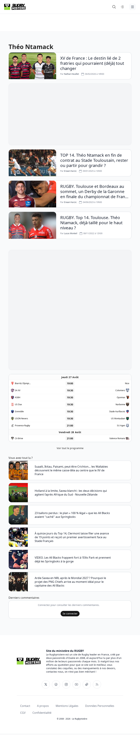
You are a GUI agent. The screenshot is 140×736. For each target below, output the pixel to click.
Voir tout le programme (70, 448)
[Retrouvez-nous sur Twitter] (46, 684)
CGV (23, 713)
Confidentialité (41, 713)
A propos (43, 706)
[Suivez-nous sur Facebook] (56, 684)
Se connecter (70, 613)
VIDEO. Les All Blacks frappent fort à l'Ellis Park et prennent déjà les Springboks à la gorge (73, 559)
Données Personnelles (99, 706)
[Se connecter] (122, 6)
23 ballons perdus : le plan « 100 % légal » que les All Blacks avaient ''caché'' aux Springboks (72, 515)
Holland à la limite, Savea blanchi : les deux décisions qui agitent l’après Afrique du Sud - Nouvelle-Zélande (71, 492)
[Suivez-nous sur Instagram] (66, 684)
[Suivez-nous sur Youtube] (76, 684)
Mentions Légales (67, 706)
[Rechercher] (114, 6)
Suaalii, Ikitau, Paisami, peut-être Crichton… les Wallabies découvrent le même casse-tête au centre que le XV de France (71, 470)
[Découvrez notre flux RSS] (97, 684)
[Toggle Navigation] (132, 7)
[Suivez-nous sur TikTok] (87, 684)
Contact (25, 706)
